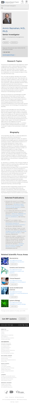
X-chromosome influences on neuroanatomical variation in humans (16, 223)
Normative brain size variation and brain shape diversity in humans (15, 245)
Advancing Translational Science (8, 359)
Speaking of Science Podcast (7, 367)
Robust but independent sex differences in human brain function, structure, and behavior (16, 215)
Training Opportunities (6, 385)
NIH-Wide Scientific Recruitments (8, 377)
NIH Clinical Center (6, 355)
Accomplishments (5, 346)
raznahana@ (9, 54)
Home (6, 397)
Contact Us (11, 397)
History (2, 332)
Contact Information (5, 339)
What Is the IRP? (5, 330)
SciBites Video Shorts (6, 369)
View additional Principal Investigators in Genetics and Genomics (17, 271)
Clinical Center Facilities (6, 356)
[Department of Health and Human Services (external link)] (6, 391)
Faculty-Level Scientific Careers (8, 376)
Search (17, 401)
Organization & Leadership (7, 335)
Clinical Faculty (4, 358)
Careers (3, 374)
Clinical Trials (4, 361)
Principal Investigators (6, 344)
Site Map (12, 401)
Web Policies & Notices (22, 399)
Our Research (5, 341)
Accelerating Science (5, 347)
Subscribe (22, 318)
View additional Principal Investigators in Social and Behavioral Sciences (19, 293)
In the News (4, 365)
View (14, 43)
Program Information (6, 384)
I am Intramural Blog (5, 366)
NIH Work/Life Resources (6, 387)
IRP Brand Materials (19, 397)
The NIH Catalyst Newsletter (7, 370)
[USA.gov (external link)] (20, 391)
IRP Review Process (5, 351)
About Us (3, 329)
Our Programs (4, 336)
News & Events (5, 363)
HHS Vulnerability (9, 399)
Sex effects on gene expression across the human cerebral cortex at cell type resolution (15, 206)
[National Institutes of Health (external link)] (11, 391)
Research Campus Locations (7, 337)
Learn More (13, 264)
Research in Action (5, 348)
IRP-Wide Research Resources (8, 350)
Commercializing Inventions (7, 353)
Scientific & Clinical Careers (7, 378)
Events (2, 372)
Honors (2, 333)
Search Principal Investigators (8, 5)
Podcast (6, 42)
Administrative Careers (6, 380)
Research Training (6, 382)
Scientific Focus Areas (6, 343)
